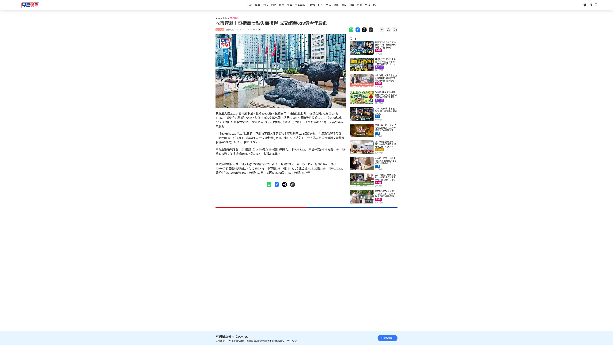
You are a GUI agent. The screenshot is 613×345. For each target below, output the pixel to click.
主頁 (218, 18)
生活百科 (379, 67)
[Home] (30, 5)
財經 (225, 18)
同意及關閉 (387, 338)
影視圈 (378, 50)
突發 (377, 117)
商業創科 (234, 18)
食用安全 (379, 150)
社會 (377, 133)
